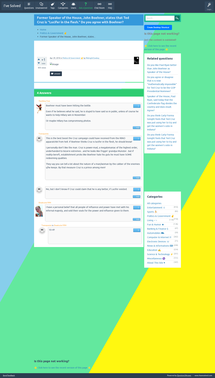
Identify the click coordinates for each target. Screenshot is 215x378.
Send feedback (9, 376)
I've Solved (12, 6)
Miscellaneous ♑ (156, 258)
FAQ (110, 8)
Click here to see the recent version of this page (62, 367)
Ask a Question (86, 8)
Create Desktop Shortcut (158, 27)
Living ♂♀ (152, 220)
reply (138, 127)
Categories (63, 8)
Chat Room (99, 8)
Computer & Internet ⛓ (159, 237)
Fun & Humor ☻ (155, 224)
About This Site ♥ (156, 262)
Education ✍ (154, 250)
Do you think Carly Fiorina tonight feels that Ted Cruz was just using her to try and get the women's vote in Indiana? (161, 122)
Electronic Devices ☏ (158, 241)
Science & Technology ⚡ (160, 254)
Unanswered (41, 8)
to (52, 225)
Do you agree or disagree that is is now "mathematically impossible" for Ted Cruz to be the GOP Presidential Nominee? (162, 84)
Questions (29, 8)
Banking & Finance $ (157, 228)
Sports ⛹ (152, 211)
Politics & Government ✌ (73, 58)
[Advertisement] (88, 47)
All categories (154, 203)
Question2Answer (184, 375)
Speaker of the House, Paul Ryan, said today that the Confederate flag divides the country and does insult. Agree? (162, 103)
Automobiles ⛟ (155, 233)
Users (73, 8)
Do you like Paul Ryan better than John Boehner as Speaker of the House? (162, 68)
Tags (52, 8)
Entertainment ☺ (156, 207)
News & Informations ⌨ (160, 245)
